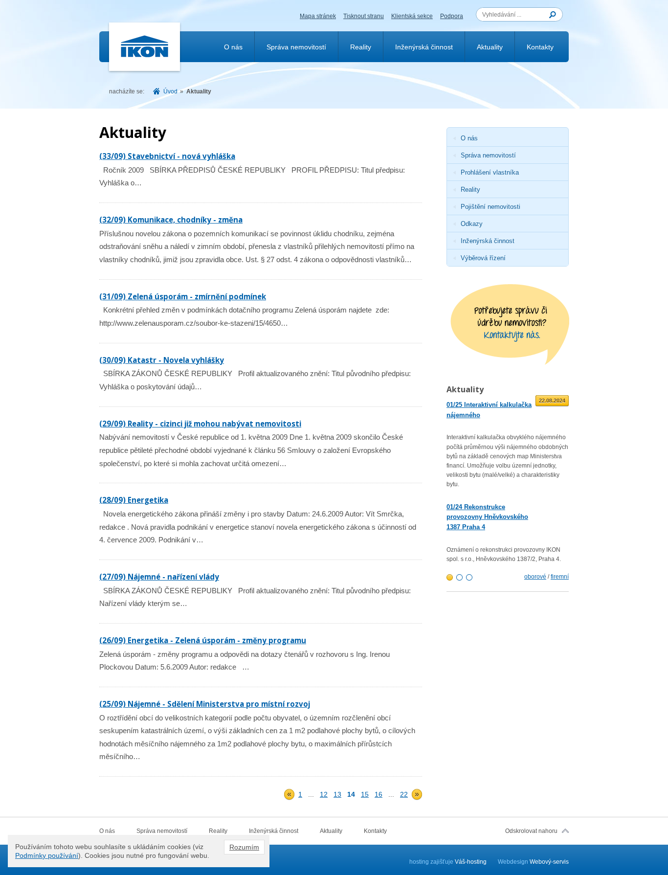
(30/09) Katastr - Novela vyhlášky (161, 360)
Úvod (170, 91)
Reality (360, 47)
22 (404, 794)
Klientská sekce (412, 16)
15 (365, 794)
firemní (560, 576)
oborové (535, 576)
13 (337, 794)
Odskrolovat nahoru (531, 831)
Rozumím (244, 847)
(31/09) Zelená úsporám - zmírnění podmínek (182, 296)
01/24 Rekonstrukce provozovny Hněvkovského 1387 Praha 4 (487, 517)
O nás (233, 47)
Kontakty (540, 47)
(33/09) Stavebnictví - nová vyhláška (167, 156)
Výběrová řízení (483, 258)
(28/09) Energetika (133, 500)
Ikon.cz (145, 47)
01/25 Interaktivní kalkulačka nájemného (489, 410)
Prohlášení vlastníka (490, 172)
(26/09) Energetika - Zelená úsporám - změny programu (202, 640)
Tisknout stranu (363, 16)
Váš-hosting (471, 861)
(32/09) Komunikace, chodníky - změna (171, 219)
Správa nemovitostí (296, 47)
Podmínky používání (46, 855)
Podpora (451, 16)
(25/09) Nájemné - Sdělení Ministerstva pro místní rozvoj (204, 704)
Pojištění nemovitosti (490, 206)
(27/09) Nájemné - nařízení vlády (159, 577)
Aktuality (490, 47)
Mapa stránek (318, 16)
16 (378, 794)
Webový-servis (549, 861)
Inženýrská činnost (424, 47)
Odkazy (472, 223)
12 (324, 794)
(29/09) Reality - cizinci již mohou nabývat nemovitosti (200, 423)
